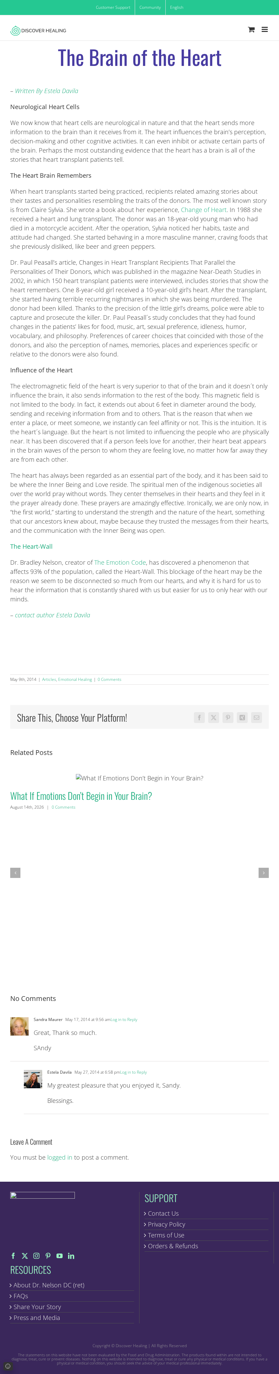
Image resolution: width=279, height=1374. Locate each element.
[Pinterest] (48, 1256)
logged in (59, 1157)
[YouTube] (59, 1256)
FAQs (21, 1296)
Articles (49, 679)
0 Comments (109, 679)
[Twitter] (25, 1256)
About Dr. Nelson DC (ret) (49, 1285)
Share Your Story (37, 1307)
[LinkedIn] (71, 1256)
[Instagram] (36, 1256)
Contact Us (163, 1213)
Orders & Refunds (173, 1246)
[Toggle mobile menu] (265, 29)
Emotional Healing (75, 679)
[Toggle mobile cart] (251, 29)
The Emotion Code (120, 562)
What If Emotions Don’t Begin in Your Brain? (139, 778)
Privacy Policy (166, 1224)
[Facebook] (13, 1256)
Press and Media (37, 1318)
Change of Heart (204, 210)
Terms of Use (166, 1235)
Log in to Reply (124, 1019)
